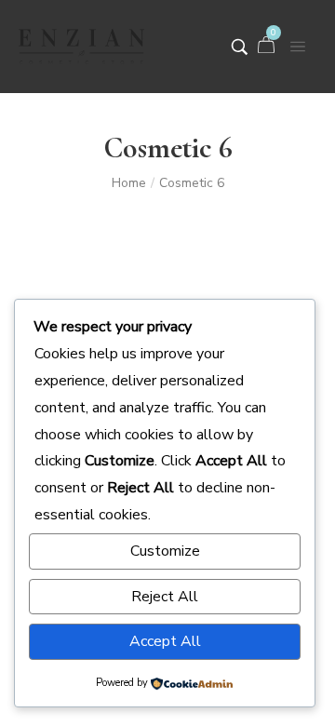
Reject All (164, 596)
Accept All (165, 641)
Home (129, 183)
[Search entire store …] (239, 47)
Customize (165, 551)
